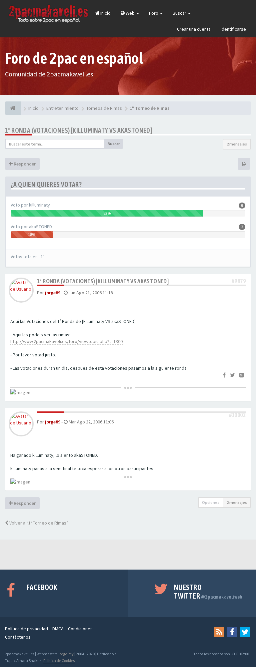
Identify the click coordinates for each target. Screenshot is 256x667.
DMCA (58, 629)
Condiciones (80, 629)
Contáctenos (18, 637)
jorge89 (52, 293)
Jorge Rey (66, 653)
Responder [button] (24, 164)
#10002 (237, 414)
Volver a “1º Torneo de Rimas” (38, 523)
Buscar (180, 13)
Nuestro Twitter (208, 591)
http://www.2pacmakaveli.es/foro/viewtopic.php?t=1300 (66, 341)
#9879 (239, 281)
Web (130, 13)
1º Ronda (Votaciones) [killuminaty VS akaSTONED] (78, 130)
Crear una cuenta (194, 29)
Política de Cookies (59, 660)
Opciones (210, 502)
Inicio (105, 13)
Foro (154, 13)
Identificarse (233, 29)
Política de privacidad (26, 629)
